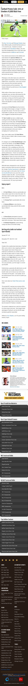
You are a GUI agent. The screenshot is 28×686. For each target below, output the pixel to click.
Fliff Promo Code (18, 577)
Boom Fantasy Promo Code (20, 584)
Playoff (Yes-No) (5, 464)
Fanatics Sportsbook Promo (7, 637)
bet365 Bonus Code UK (6, 667)
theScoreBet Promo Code (7, 442)
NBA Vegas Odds (5, 572)
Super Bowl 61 (5, 458)
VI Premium (17, 609)
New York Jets (7, 43)
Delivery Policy (17, 633)
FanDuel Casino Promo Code (8, 539)
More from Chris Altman (14, 386)
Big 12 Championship (6, 500)
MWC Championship (6, 506)
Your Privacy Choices (5, 669)
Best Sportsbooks (5, 634)
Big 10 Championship (6, 497)
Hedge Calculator (18, 656)
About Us (16, 619)
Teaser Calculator (18, 654)
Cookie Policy (17, 635)
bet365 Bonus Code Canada (7, 664)
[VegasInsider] (14, 557)
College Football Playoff (7, 486)
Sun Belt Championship (7, 509)
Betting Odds (4, 567)
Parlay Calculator (18, 647)
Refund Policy (17, 631)
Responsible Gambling (19, 616)
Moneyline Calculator (19, 658)
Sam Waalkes (10, 315)
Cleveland (12, 48)
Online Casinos (17, 640)
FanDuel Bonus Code (6, 642)
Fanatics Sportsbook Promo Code (9, 425)
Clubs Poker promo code (19, 281)
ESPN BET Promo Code (6, 650)
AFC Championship (6, 476)
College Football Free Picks (7, 619)
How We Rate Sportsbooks (7, 597)
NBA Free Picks (4, 615)
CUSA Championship (6, 512)
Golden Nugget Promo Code (8, 542)
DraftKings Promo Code (7, 434)
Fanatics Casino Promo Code (8, 536)
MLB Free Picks (4, 617)
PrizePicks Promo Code (19, 586)
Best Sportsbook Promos (7, 422)
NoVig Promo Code (6, 412)
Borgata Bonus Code (6, 451)
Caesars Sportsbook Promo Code (9, 439)
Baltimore (14, 52)
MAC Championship (6, 515)
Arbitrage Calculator (18, 661)
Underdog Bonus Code (6, 653)
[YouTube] (10, 560)
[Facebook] (3, 560)
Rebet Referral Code (18, 589)
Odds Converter (17, 651)
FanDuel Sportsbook (13, 169)
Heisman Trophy (5, 483)
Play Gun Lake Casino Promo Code (9, 551)
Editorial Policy (17, 638)
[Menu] (26, 2)
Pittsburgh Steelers (18, 43)
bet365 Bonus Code (6, 431)
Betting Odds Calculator (19, 649)
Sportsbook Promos (18, 614)
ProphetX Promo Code (7, 415)
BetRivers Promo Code (7, 448)
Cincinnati (21, 52)
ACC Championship (6, 494)
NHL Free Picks (4, 626)
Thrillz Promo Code (18, 574)
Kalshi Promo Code (6, 406)
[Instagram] (17, 560)
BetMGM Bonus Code (6, 428)
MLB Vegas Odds (5, 574)
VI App (15, 611)
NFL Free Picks (4, 612)
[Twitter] (6, 560)
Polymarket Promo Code (7, 409)
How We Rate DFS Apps (6, 603)
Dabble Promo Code (18, 579)
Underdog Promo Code (7, 445)
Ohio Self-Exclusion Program (14, 676)
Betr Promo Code (18, 582)
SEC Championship (6, 491)
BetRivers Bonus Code (6, 655)
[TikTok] (13, 560)
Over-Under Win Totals (7, 461)
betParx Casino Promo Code (8, 528)
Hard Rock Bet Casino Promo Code (9, 545)
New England (23, 87)
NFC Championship (6, 473)
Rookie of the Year (6, 470)
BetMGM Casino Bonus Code (8, 525)
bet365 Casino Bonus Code (8, 522)
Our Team (16, 621)
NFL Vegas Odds (5, 570)
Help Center (17, 623)
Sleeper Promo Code (5, 657)
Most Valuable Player (6, 467)
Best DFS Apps (17, 567)
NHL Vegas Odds (5, 584)
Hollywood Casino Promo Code (8, 548)
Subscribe (21, 1)
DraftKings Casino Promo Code (8, 534)
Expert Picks (4, 610)
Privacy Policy (17, 626)
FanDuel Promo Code (6, 436)
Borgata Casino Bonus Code (8, 531)
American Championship (7, 503)
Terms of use (17, 628)
